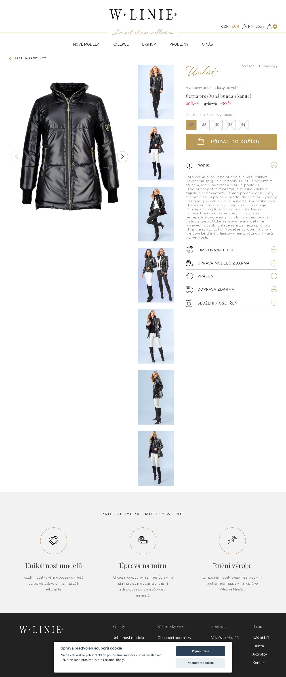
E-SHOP (149, 44)
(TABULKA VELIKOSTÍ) (220, 114)
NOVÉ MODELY (86, 44)
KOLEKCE (120, 44)
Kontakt (259, 663)
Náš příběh (261, 638)
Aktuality (259, 654)
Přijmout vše (200, 651)
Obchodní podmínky (174, 638)
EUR (235, 26)
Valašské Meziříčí (225, 638)
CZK (225, 26)
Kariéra (258, 646)
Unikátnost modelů (128, 638)
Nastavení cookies (200, 662)
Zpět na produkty (30, 58)
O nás (207, 44)
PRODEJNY (179, 44)
